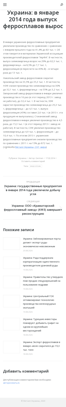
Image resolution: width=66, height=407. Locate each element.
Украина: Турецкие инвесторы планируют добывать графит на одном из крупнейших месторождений (40, 325)
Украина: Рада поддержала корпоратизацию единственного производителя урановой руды (41, 261)
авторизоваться (11, 382)
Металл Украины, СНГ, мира (30, 146)
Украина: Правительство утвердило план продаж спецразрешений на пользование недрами (43, 280)
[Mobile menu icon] (5, 4)
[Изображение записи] (11, 244)
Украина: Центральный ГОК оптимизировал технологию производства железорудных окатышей (39, 302)
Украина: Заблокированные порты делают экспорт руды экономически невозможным (42, 242)
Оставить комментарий (33, 161)
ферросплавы (35, 166)
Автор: (36, 158)
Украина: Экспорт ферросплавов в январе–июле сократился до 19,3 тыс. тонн (41, 345)
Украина (22, 158)
